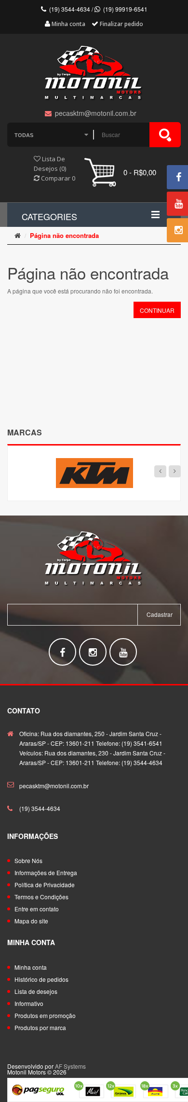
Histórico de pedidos (41, 979)
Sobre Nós (28, 860)
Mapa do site (31, 921)
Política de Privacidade (44, 884)
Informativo (28, 1003)
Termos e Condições (41, 897)
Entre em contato (36, 909)
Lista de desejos (35, 991)
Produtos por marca (40, 1027)
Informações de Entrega (45, 872)
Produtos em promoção (45, 1015)
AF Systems (70, 1066)
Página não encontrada (64, 235)
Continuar (157, 310)
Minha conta (30, 967)
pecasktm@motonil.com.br (54, 785)
